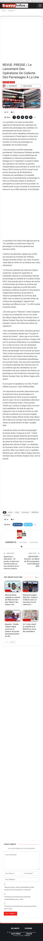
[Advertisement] (21, 40)
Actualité (6, 82)
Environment (10, 620)
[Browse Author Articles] (21, 534)
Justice (29, 934)
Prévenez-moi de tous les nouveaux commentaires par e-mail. (17, 898)
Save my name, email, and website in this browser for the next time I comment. (19, 888)
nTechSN (27, 935)
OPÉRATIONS (35, 512)
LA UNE (17, 512)
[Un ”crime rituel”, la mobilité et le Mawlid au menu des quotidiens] (30, 616)
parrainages (7, 515)
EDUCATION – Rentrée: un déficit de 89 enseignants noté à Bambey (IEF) (31, 561)
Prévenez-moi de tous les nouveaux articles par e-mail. (20, 907)
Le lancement (25, 512)
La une (12, 82)
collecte (10, 512)
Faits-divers (16, 934)
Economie (28, 928)
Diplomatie (15, 928)
